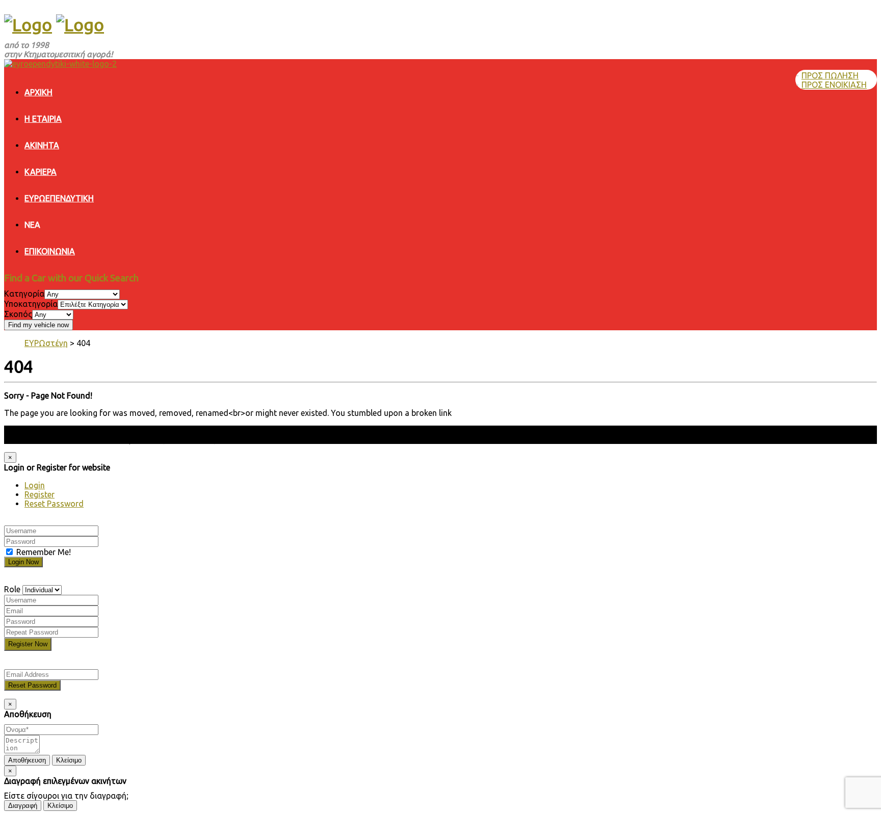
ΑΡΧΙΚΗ (38, 92)
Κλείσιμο (69, 760)
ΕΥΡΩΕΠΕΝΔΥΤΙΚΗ (59, 198)
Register (39, 494)
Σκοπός (18, 314)
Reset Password (54, 503)
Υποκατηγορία (31, 303)
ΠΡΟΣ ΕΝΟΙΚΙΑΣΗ (834, 84)
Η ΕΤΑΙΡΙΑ (43, 118)
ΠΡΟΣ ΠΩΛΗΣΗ (830, 75)
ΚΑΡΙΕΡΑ (40, 171)
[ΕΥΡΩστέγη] (28, 24)
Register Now (27, 644)
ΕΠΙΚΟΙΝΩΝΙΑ (49, 251)
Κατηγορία (24, 293)
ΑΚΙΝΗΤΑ (41, 145)
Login (34, 485)
